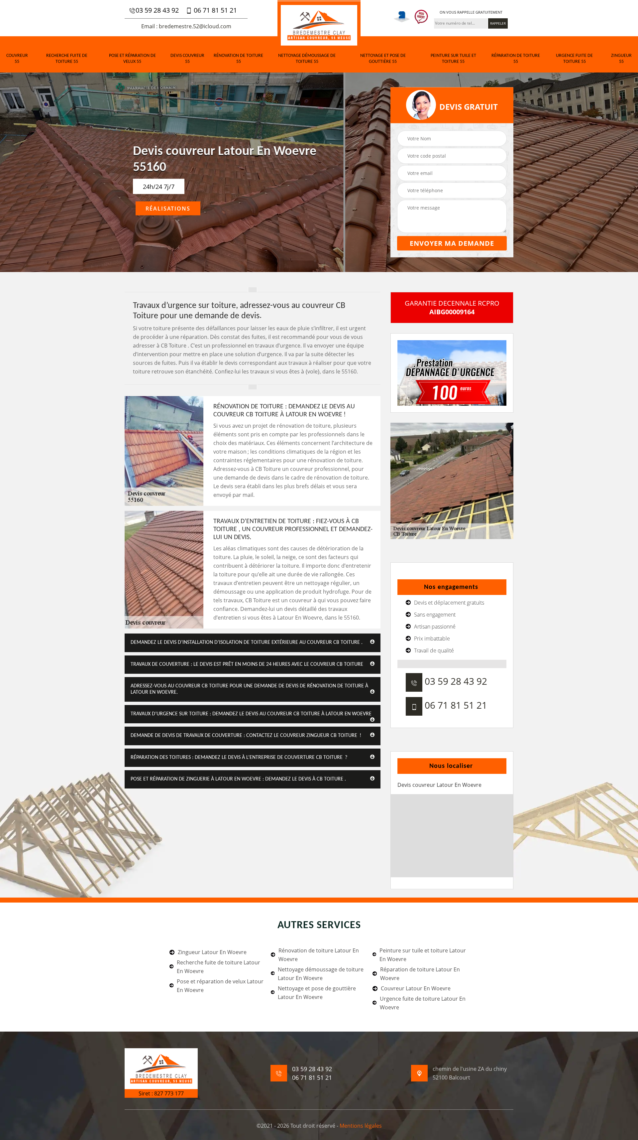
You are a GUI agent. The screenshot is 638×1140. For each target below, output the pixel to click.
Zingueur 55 (621, 58)
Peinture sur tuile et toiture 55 (453, 58)
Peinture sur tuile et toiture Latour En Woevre (422, 955)
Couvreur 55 (17, 58)
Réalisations (168, 208)
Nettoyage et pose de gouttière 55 (383, 58)
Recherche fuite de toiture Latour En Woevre (218, 967)
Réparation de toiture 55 (515, 58)
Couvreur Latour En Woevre (416, 988)
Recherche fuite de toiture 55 (66, 58)
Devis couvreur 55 (187, 58)
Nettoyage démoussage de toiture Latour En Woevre (321, 974)
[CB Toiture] (319, 24)
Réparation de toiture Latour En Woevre (420, 974)
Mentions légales (361, 1125)
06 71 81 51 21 (214, 10)
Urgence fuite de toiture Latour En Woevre (423, 1003)
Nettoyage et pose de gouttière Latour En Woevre (317, 993)
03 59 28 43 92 (157, 10)
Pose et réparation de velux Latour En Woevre (220, 986)
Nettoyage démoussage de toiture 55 (307, 58)
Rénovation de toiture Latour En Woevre (318, 955)
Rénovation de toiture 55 (238, 58)
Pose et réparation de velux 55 (132, 58)
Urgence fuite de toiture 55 (574, 58)
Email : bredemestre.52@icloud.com (186, 26)
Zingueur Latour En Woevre (212, 952)
